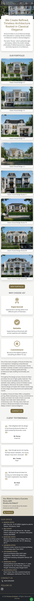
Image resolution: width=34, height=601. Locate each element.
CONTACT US (17, 411)
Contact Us (9, 512)
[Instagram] (2, 589)
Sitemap (17, 598)
